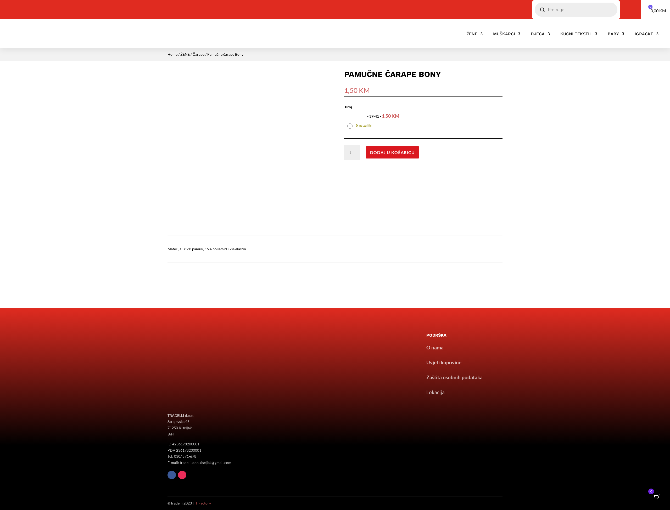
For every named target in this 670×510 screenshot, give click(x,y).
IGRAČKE (644, 33)
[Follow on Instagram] (182, 475)
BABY (613, 33)
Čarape (198, 54)
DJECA (538, 33)
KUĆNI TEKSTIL (576, 33)
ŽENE (471, 33)
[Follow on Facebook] (172, 475)
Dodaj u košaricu (392, 152)
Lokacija (435, 392)
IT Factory (202, 503)
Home (172, 54)
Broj (348, 107)
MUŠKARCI (504, 33)
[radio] (374, 120)
